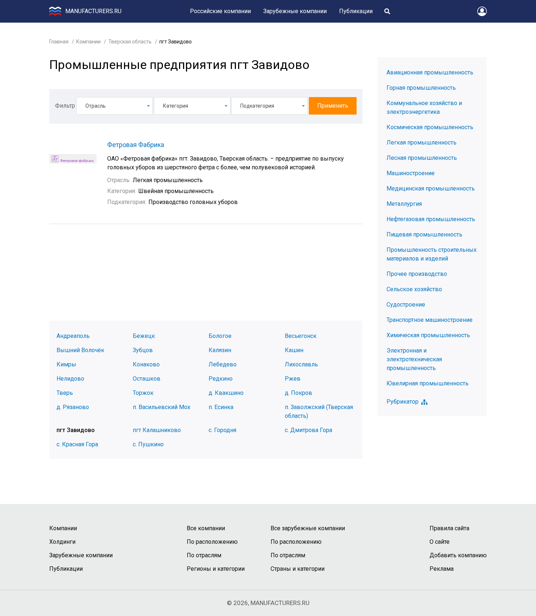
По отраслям (204, 555)
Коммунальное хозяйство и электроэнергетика (424, 107)
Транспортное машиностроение (430, 319)
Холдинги (62, 541)
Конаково (146, 364)
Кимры (66, 364)
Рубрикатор (403, 402)
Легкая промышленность (422, 142)
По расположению (212, 541)
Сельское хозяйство (414, 289)
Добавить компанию (458, 555)
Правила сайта (449, 528)
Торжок (143, 392)
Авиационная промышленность (430, 72)
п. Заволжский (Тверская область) (319, 411)
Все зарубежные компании (308, 528)
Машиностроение (411, 173)
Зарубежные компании (295, 11)
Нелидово (70, 378)
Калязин (220, 350)
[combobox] (114, 106)
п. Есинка (221, 407)
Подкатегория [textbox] (257, 106)
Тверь (65, 392)
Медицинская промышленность (431, 188)
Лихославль (301, 364)
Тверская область (130, 42)
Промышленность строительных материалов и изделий (432, 254)
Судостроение (406, 304)
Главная (59, 42)
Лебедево (223, 364)
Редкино (221, 378)
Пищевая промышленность (424, 234)
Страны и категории (298, 568)
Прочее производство (417, 273)
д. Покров (298, 392)
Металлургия (404, 203)
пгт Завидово (76, 430)
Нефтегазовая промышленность (431, 219)
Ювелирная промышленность (428, 383)
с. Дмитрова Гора (308, 430)
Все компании (206, 528)
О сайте (440, 541)
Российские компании (220, 11)
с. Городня (222, 430)
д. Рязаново (73, 407)
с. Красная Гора (77, 444)
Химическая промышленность (428, 335)
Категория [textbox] (175, 106)
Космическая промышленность (430, 127)
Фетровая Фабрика (135, 145)
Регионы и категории (216, 568)
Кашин (294, 350)
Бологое (220, 335)
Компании (88, 42)
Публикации (356, 11)
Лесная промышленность (422, 157)
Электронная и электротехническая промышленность (414, 359)
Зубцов (143, 350)
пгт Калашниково (157, 430)
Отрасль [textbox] (95, 106)
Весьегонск (300, 335)
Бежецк (144, 335)
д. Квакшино (226, 392)
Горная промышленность (421, 87)
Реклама (442, 568)
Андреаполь (73, 335)
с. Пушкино (148, 444)
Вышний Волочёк (80, 350)
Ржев (292, 378)
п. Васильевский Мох (161, 407)
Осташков (146, 378)
